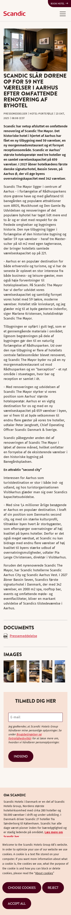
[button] (62, 13)
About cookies (44, 873)
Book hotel (57, 3)
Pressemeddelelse (23, 636)
